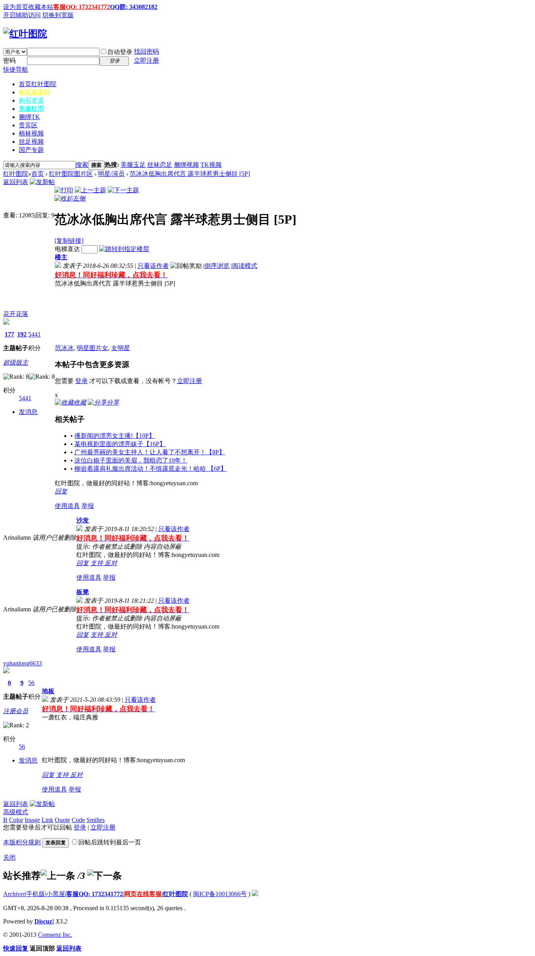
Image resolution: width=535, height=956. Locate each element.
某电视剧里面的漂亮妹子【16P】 (120, 444)
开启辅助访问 (22, 15)
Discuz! (44, 921)
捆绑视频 (186, 164)
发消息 (28, 411)
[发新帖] (42, 182)
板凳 (82, 592)
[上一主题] (90, 190)
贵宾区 (28, 125)
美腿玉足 (133, 164)
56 (31, 683)
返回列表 (15, 182)
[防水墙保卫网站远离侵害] (255, 894)
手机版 (35, 894)
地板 (48, 691)
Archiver (14, 894)
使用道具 (67, 505)
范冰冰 (64, 348)
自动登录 (119, 52)
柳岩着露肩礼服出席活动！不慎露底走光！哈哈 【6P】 (150, 468)
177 (9, 334)
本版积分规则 (22, 842)
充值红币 (31, 108)
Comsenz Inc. (55, 934)
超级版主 (15, 362)
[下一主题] (123, 190)
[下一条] (104, 875)
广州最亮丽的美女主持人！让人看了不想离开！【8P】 (149, 452)
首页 (37, 84)
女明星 (120, 348)
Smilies (96, 820)
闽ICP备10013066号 (220, 894)
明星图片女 (92, 348)
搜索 (82, 164)
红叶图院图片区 (71, 173)
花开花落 (15, 314)
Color (16, 820)
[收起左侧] (70, 198)
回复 (61, 491)
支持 (97, 563)
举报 (87, 505)
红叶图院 (15, 173)
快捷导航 (15, 69)
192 (22, 334)
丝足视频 (31, 141)
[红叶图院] (25, 34)
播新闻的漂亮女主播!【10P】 (114, 435)
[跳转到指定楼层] (124, 249)
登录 (81, 381)
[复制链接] (68, 240)
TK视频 (211, 164)
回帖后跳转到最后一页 (109, 842)
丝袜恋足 (159, 164)
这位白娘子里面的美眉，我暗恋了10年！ (130, 460)
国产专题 (31, 149)
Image (32, 820)
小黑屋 (55, 894)
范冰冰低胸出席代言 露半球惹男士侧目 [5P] (190, 173)
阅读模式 (244, 265)
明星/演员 (111, 173)
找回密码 (146, 51)
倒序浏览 (217, 265)
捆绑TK (29, 117)
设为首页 (15, 7)
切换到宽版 (58, 15)
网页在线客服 (143, 894)
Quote (62, 820)
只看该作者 (153, 265)
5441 (34, 334)
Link (47, 820)
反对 (111, 563)
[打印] (63, 190)
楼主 (61, 257)
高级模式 (15, 812)
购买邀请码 (34, 92)
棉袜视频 (31, 133)
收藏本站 (40, 7)
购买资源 (31, 100)
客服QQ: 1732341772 (81, 7)
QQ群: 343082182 (133, 7)
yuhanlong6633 (22, 663)
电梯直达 (67, 249)
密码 (9, 60)
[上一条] (58, 875)
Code (78, 820)
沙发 (82, 520)
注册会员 (15, 711)
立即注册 (146, 60)
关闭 (9, 857)
